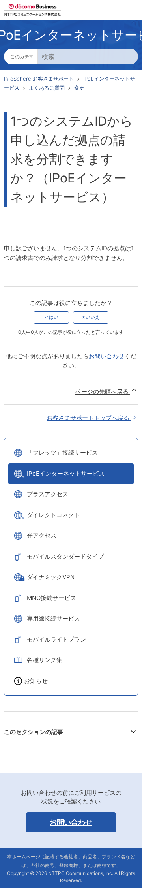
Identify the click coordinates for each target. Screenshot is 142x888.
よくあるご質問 (47, 88)
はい (53, 317)
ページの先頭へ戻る (102, 391)
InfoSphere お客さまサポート (39, 78)
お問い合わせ (106, 356)
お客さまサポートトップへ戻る (89, 417)
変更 (79, 88)
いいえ (93, 317)
